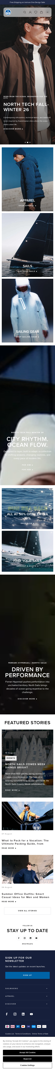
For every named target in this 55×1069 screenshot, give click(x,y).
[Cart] (41, 12)
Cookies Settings (27, 1065)
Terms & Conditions (23, 1034)
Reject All (27, 1059)
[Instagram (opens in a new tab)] (24, 938)
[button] (25, 142)
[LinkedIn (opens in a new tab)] (30, 938)
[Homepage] (8, 12)
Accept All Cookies (27, 1052)
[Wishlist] (36, 12)
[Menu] (47, 12)
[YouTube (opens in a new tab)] (36, 938)
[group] (27, 74)
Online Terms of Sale (40, 1034)
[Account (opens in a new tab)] (30, 12)
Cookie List (9, 1034)
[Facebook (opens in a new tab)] (18, 938)
